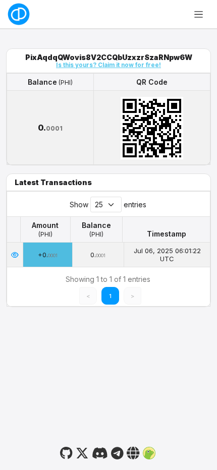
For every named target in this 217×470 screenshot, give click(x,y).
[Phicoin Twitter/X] (82, 451)
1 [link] (110, 296)
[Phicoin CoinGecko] (149, 451)
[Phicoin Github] (66, 451)
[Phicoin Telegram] (117, 451)
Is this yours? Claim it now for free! (108, 65)
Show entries (108, 204)
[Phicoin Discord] (99, 451)
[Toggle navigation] (198, 14)
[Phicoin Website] (133, 451)
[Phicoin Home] (18, 14)
